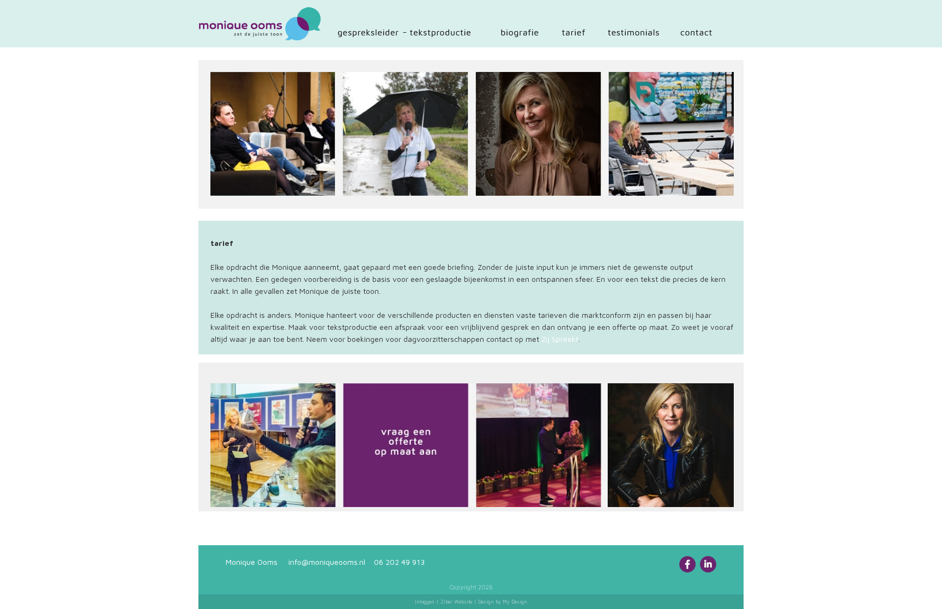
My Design (515, 602)
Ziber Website (456, 602)
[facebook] (687, 569)
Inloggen (424, 602)
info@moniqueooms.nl (326, 561)
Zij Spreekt (559, 338)
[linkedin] (708, 569)
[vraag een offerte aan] (472, 444)
